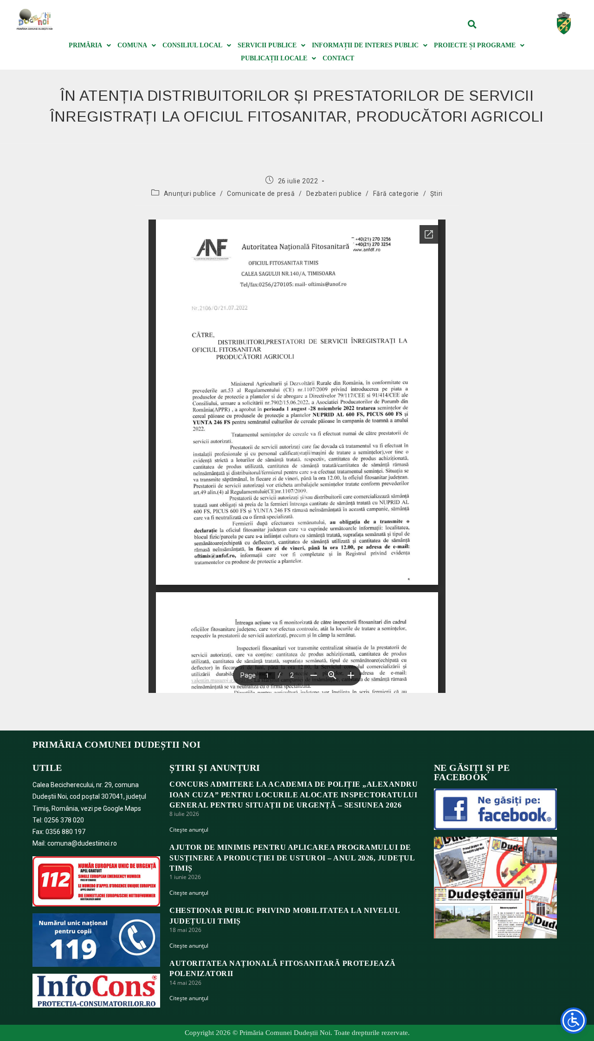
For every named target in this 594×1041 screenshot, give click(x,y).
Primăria (85, 45)
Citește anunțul (188, 830)
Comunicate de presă (261, 193)
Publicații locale (274, 58)
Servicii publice (267, 45)
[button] (472, 24)
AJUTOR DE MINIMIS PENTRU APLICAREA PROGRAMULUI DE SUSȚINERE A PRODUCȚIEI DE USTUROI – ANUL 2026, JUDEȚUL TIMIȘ (291, 857)
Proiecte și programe (475, 45)
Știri (436, 193)
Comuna (132, 45)
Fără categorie (396, 193)
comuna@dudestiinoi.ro (82, 843)
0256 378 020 (64, 820)
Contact (338, 58)
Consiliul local (192, 45)
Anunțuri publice (190, 193)
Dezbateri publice (334, 193)
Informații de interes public (365, 45)
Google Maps (122, 808)
